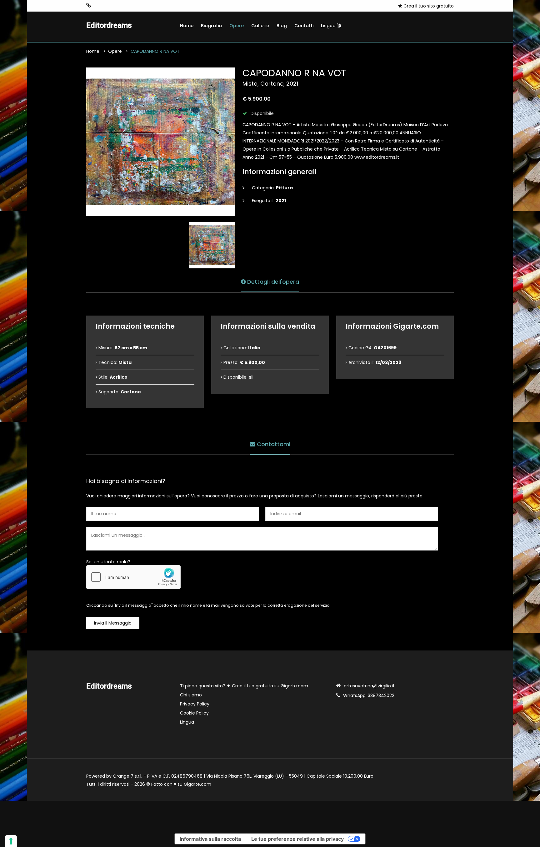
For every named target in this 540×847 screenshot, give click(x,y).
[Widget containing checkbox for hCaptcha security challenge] (133, 577)
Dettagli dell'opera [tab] (272, 282)
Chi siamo (191, 695)
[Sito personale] (88, 5)
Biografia (211, 25)
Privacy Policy (194, 704)
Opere (236, 25)
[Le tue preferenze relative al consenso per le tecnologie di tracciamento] (11, 841)
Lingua (329, 25)
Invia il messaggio (113, 623)
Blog (282, 25)
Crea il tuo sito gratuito (428, 6)
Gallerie (260, 25)
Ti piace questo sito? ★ (244, 686)
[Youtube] (98, 5)
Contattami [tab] (272, 444)
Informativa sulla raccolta (210, 839)
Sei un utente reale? (108, 562)
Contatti (303, 25)
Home (186, 25)
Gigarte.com (197, 784)
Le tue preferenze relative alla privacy (297, 839)
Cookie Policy (194, 713)
